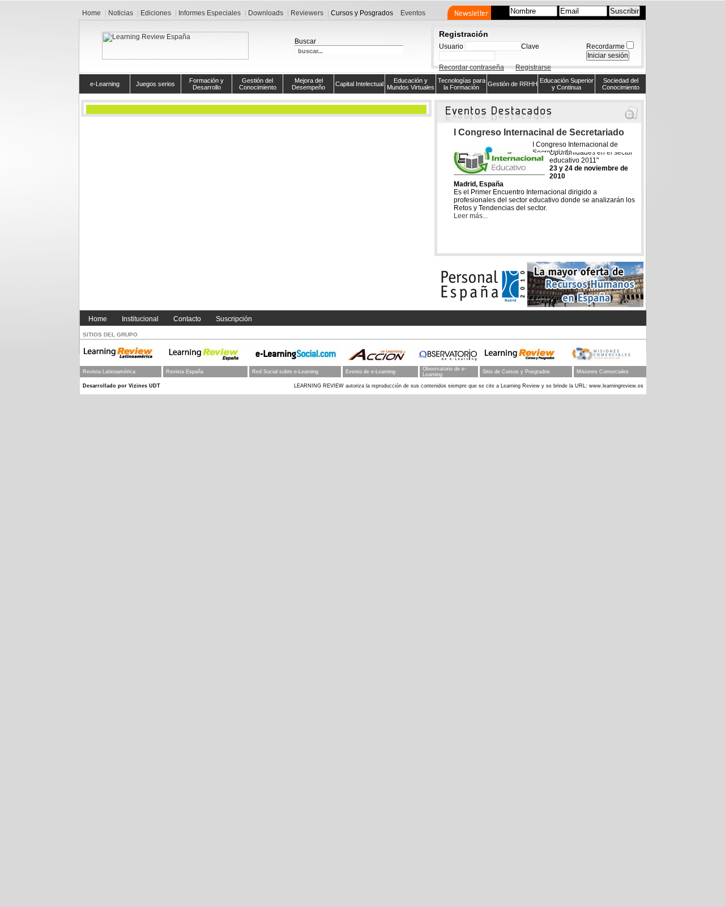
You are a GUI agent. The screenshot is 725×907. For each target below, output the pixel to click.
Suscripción (234, 319)
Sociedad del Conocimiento (620, 84)
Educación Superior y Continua (567, 84)
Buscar (305, 41)
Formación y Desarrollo (206, 84)
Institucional (140, 319)
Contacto (187, 319)
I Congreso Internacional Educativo (529, 132)
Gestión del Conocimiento (257, 84)
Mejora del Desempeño (308, 84)
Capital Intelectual (359, 83)
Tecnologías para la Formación (461, 84)
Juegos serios (155, 83)
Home (97, 319)
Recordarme (605, 46)
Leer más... (471, 216)
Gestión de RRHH (513, 83)
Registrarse (533, 67)
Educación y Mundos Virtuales (410, 84)
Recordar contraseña (471, 67)
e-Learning (105, 83)
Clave (530, 46)
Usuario (451, 46)
